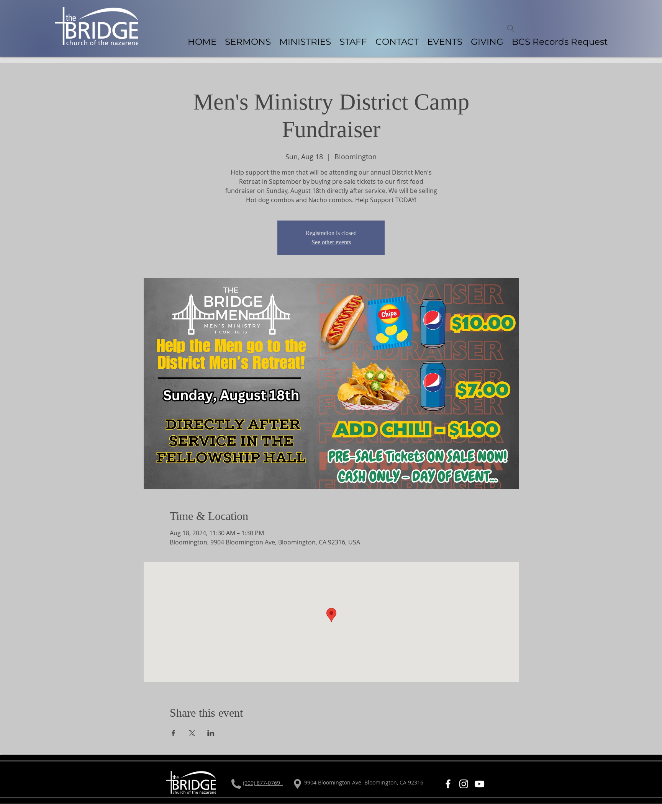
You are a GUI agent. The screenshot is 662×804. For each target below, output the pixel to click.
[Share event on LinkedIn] (211, 733)
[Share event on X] (192, 733)
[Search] (511, 28)
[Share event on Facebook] (173, 733)
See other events (331, 242)
